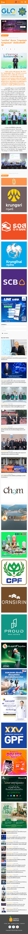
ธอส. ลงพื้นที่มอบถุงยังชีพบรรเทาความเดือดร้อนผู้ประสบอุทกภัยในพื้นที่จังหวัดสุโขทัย (16, 877)
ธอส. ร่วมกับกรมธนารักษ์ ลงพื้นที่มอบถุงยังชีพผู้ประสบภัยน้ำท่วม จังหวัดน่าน (13, 476)
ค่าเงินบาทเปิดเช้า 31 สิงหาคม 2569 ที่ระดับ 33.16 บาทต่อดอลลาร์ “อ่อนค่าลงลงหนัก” (17, 910)
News (9, 923)
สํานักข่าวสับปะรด (4, 37)
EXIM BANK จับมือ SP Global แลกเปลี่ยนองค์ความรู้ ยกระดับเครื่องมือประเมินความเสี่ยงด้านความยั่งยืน (13, 453)
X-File (5, 923)
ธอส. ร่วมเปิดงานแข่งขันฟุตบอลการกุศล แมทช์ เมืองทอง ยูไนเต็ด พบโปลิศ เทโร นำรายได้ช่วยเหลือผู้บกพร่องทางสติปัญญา (13, 430)
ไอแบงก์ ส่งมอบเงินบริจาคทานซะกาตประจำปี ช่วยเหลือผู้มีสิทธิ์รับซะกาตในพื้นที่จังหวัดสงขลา (16, 871)
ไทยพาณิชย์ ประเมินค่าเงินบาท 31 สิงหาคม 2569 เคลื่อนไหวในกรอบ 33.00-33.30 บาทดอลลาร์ (16, 905)
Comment (6, 333)
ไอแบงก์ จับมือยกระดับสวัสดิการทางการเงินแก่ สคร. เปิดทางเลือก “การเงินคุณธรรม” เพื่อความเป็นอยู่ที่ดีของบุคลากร (13, 406)
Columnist (22, 923)
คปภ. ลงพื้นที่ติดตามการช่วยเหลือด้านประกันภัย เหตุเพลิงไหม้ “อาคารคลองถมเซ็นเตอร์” (16, 882)
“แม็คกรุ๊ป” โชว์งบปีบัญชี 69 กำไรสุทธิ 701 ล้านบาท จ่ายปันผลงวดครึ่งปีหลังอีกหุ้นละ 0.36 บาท (16, 899)
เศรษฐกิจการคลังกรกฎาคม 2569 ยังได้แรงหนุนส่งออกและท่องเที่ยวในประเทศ (14, 358)
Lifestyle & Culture (15, 923)
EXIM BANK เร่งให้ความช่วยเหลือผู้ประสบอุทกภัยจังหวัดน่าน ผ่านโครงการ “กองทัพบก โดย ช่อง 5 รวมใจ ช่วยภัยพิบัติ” (16, 865)
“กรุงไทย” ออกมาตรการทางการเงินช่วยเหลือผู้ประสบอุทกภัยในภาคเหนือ (15, 888)
